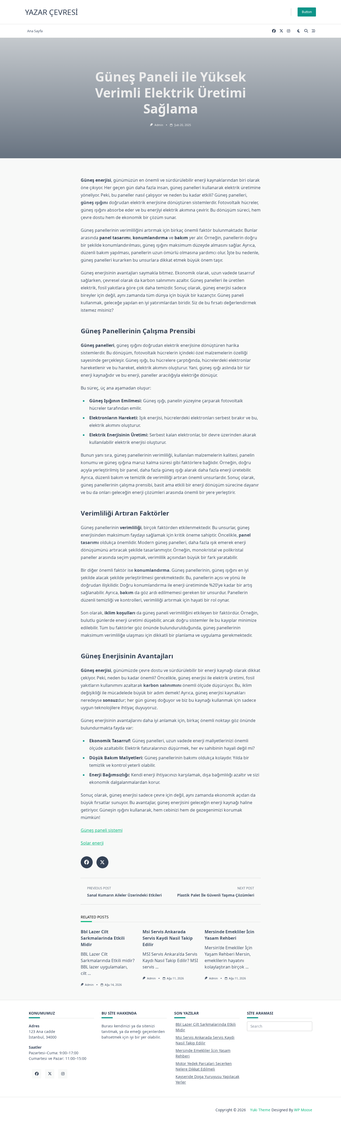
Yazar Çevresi (51, 12)
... (89, 973)
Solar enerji (92, 843)
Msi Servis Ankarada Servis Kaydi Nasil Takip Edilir (168, 938)
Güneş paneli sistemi (102, 830)
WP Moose (303, 1109)
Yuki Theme (260, 1109)
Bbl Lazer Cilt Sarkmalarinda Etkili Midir (103, 938)
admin (159, 125)
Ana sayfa (35, 31)
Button (307, 12)
